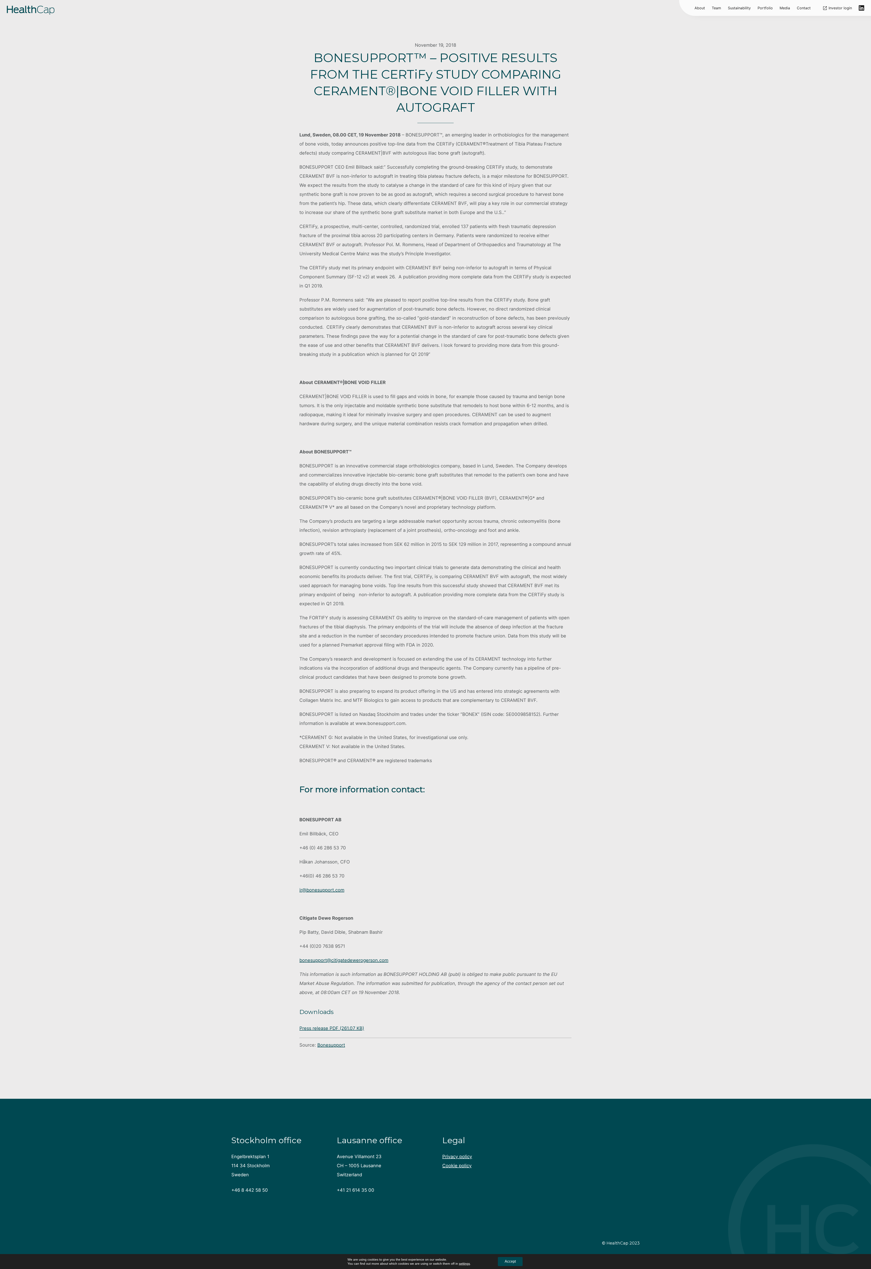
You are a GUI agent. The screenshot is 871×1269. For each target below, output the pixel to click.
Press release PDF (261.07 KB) (331, 1028)
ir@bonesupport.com (321, 890)
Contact (804, 8)
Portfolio (765, 8)
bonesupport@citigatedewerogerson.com (343, 960)
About (700, 8)
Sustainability (739, 8)
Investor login (840, 8)
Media (785, 8)
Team (716, 8)
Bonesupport (331, 1045)
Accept (510, 1261)
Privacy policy (457, 1156)
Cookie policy (457, 1165)
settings (464, 1263)
